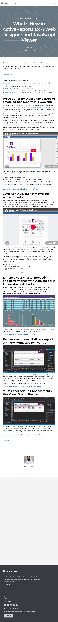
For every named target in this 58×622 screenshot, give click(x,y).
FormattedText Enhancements (13, 90)
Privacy (6, 592)
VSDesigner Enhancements (12, 92)
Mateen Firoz (29, 466)
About (5, 587)
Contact (6, 589)
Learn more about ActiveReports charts (19, 334)
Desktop (28, 18)
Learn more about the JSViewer (16, 273)
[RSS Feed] (17, 604)
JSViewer (7, 86)
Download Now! (8, 74)
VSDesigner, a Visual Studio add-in (13, 107)
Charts (6, 88)
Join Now (8, 615)
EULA (5, 596)
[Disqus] (29, 502)
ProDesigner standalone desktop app (40, 107)
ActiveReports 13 (35, 63)
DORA (5, 598)
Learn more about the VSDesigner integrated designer (25, 435)
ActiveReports (38, 18)
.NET (21, 18)
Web (16, 18)
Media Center (7, 590)
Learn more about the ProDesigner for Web (20, 189)
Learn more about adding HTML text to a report (22, 386)
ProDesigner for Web (10, 83)
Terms (5, 594)
